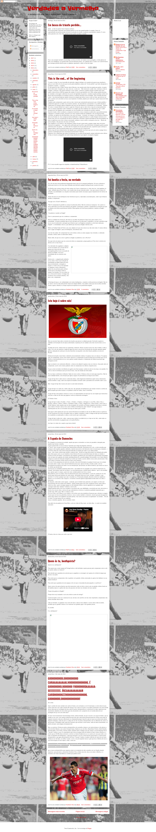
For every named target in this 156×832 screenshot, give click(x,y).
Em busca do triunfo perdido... (64, 25)
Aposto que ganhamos (119, 93)
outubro (34, 78)
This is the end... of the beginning (66, 78)
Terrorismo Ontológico (119, 110)
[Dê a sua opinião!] (91, 67)
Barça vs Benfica (120, 69)
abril (33, 156)
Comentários (35, 49)
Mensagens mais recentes (56, 811)
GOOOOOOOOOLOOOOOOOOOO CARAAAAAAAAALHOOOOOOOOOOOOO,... (35, 145)
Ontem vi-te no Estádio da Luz (120, 45)
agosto (34, 84)
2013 (32, 68)
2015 (32, 63)
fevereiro (35, 161)
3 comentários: (85, 289)
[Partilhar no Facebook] (94, 67)
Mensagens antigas (102, 811)
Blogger (89, 828)
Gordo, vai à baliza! (119, 67)
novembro (35, 74)
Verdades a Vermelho (63, 8)
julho (34, 87)
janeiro (34, 165)
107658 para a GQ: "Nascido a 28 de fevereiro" (121, 86)
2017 (32, 58)
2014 (32, 65)
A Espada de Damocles (60, 438)
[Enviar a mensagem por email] (89, 67)
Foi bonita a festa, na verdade (64, 180)
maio (34, 89)
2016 (32, 60)
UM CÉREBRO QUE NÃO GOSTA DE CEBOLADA (121, 97)
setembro (35, 80)
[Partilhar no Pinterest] (96, 67)
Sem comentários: (81, 67)
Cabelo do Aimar (121, 75)
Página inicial (80, 811)
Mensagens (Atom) (81, 817)
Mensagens (34, 46)
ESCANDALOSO (120, 61)
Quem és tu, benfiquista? (61, 561)
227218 (118, 83)
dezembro (35, 70)
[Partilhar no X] (92, 67)
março (34, 159)
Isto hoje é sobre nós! (60, 301)
